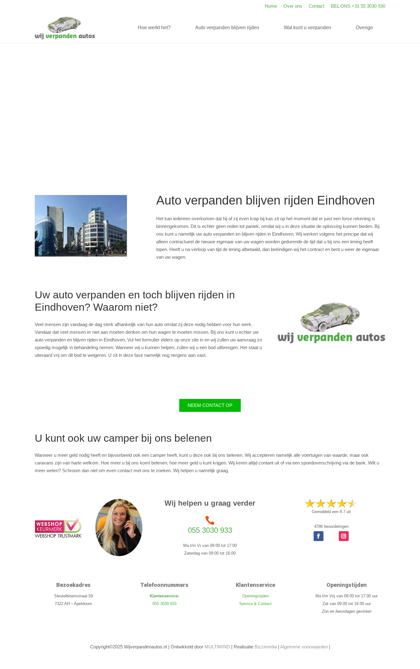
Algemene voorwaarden (304, 646)
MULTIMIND (217, 646)
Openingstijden (255, 596)
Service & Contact (255, 603)
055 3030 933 (210, 530)
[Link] (65, 27)
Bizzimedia (266, 646)
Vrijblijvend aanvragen (308, 152)
